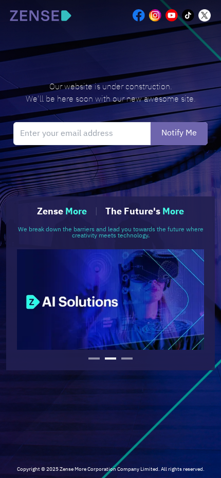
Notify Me (179, 133)
